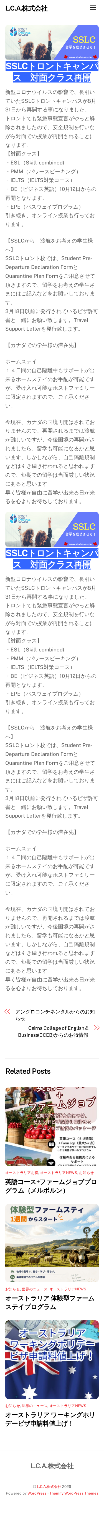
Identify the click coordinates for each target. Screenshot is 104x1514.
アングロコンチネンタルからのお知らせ (55, 1015)
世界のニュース (34, 1289)
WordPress (37, 1493)
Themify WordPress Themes (73, 1493)
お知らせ (86, 1172)
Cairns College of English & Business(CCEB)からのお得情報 (53, 1031)
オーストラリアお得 (21, 1172)
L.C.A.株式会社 (49, 1486)
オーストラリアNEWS (58, 1172)
